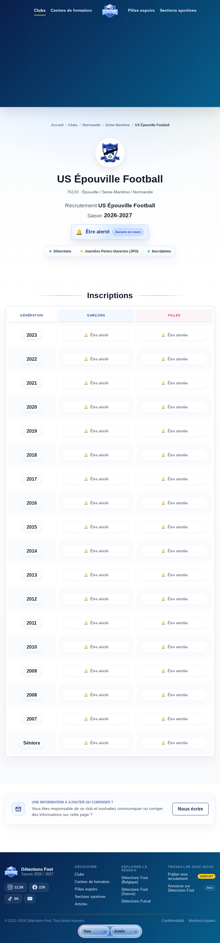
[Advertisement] (110, 61)
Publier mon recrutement (190, 876)
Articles (81, 904)
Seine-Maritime (115, 192)
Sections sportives (178, 10)
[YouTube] (30, 898)
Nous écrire (190, 808)
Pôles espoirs (141, 10)
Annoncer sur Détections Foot (190, 888)
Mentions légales (202, 920)
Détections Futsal (136, 901)
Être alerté (96, 335)
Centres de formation (71, 10)
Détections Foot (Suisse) (134, 891)
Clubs (40, 10)
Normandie (143, 192)
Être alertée (174, 335)
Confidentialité (173, 920)
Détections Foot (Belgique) (134, 880)
